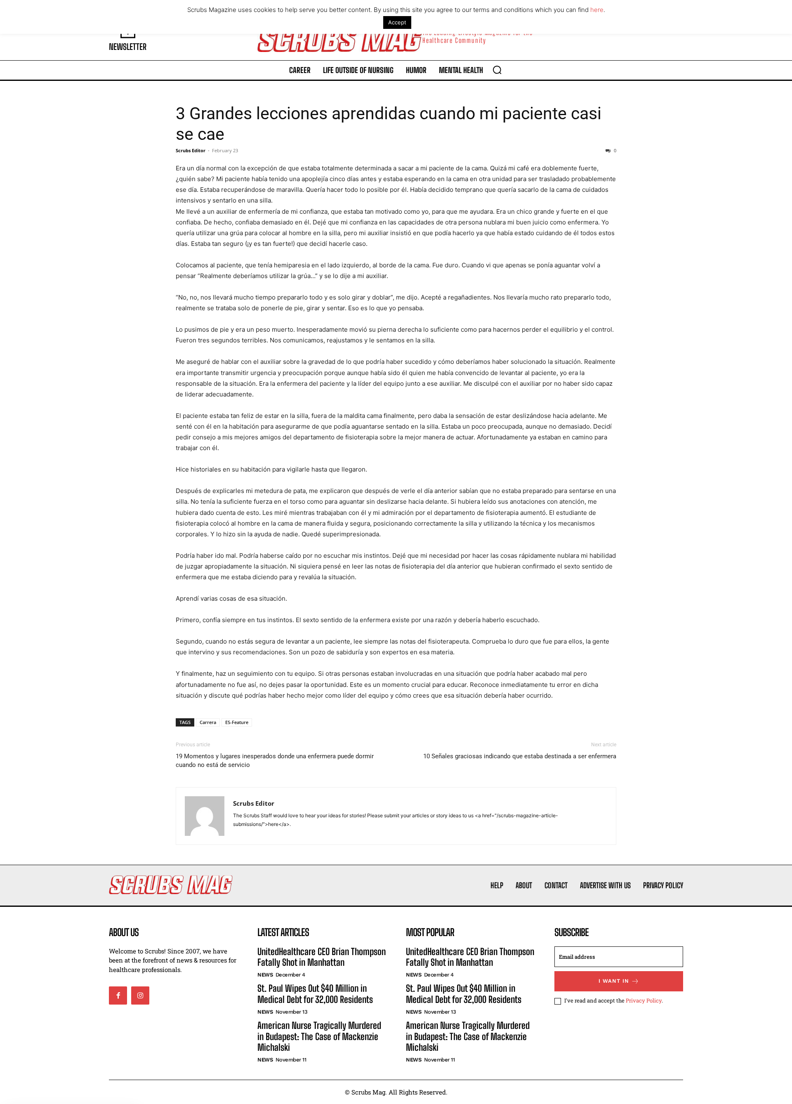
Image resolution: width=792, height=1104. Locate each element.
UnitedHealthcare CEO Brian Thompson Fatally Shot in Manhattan (321, 957)
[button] (497, 70)
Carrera (208, 722)
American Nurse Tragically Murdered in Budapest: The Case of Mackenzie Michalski (319, 1036)
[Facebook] (118, 995)
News (265, 975)
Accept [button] (397, 22)
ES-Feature (236, 722)
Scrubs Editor (190, 150)
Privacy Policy (644, 1000)
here (596, 10)
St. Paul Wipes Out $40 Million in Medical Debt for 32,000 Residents (315, 994)
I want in (614, 981)
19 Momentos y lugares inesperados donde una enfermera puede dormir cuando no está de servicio (275, 761)
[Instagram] (140, 995)
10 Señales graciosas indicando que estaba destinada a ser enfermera (519, 756)
